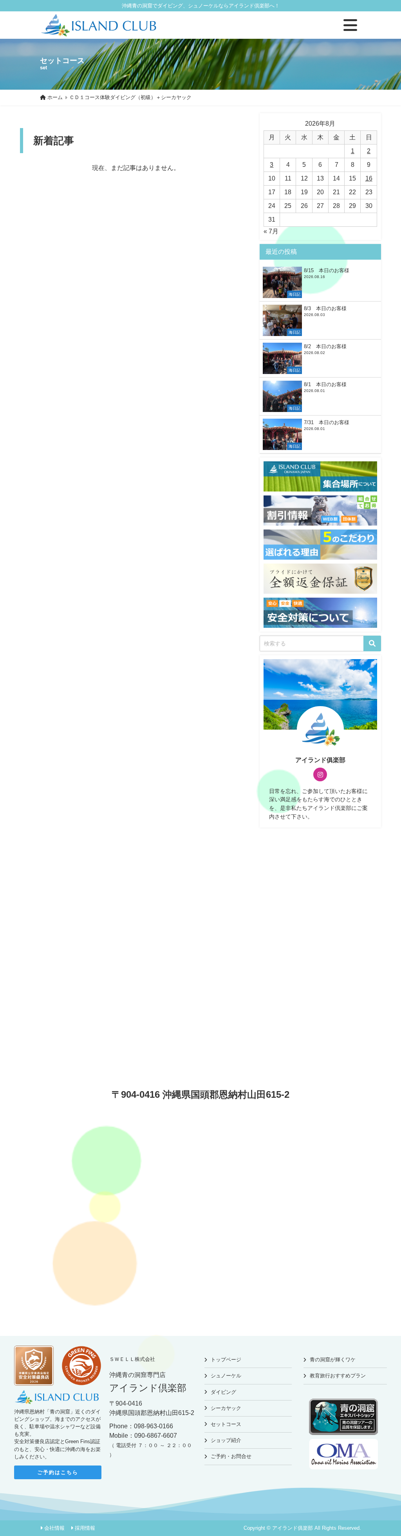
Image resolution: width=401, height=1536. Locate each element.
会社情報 (54, 1528)
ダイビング (223, 1392)
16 (368, 178)
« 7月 (271, 231)
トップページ (226, 1360)
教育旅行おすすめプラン (338, 1376)
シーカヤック (226, 1408)
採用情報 (85, 1528)
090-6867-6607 (155, 1435)
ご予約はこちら (57, 1472)
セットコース (226, 1424)
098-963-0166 (153, 1426)
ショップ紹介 (226, 1440)
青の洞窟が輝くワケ (333, 1360)
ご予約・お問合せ (231, 1456)
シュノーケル (226, 1376)
